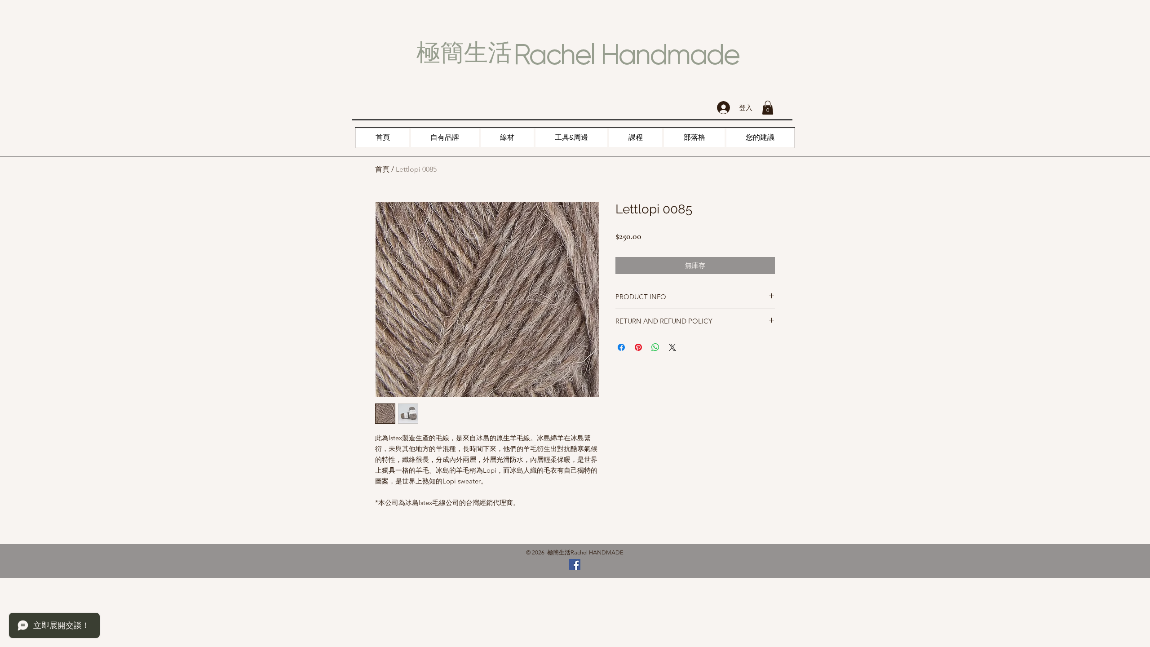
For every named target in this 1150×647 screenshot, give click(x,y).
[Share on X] (672, 347)
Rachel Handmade (626, 54)
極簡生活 (464, 52)
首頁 (382, 169)
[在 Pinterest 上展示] (638, 347)
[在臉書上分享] (621, 347)
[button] (768, 108)
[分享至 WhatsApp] (655, 347)
